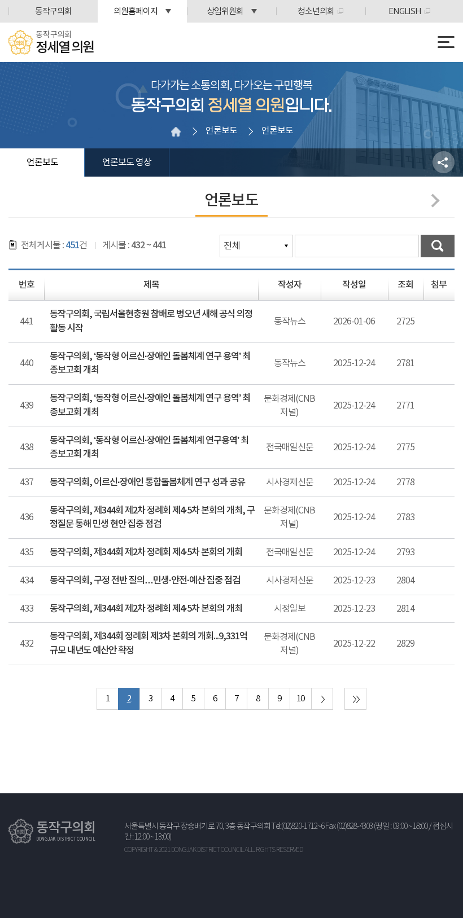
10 (300, 699)
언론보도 (42, 162)
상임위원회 (225, 11)
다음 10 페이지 (322, 699)
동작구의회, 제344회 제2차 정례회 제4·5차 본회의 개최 (146, 608)
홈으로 (175, 131)
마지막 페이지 (355, 699)
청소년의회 (316, 11)
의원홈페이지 (135, 11)
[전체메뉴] (446, 42)
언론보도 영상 (126, 162)
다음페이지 (432, 200)
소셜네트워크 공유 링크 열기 (444, 162)
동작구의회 (53, 11)
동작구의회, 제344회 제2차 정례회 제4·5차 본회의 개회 (146, 552)
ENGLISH (404, 11)
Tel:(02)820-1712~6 (298, 826)
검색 (438, 246)
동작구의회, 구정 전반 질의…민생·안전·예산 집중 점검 (145, 580)
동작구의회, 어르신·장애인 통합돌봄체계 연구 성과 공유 (147, 482)
